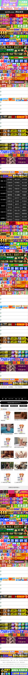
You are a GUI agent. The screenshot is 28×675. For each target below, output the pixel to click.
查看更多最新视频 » (14, 487)
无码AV (3, 205)
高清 (16, 399)
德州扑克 (24, 198)
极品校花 (9, 219)
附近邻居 (9, 192)
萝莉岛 (24, 207)
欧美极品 (17, 182)
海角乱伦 (17, 213)
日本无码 (24, 179)
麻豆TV (17, 204)
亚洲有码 (9, 182)
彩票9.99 (9, 201)
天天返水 (24, 201)
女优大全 (17, 207)
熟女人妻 (17, 210)
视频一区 (3, 181)
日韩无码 (24, 219)
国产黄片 (9, 210)
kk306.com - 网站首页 (14, 12)
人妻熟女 (9, 188)
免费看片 (3, 218)
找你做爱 (24, 192)
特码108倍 (14, 405)
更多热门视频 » (23, 409)
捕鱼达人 (9, 198)
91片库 (10, 207)
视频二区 (3, 187)
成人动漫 (24, 182)
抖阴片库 (3, 212)
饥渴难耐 (17, 192)
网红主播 (17, 179)
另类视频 (24, 188)
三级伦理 (9, 185)
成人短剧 (24, 216)
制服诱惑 (24, 213)
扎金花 (17, 201)
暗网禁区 (9, 213)
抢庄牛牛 (17, 198)
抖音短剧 (9, 204)
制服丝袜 (17, 188)
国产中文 (9, 216)
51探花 (24, 204)
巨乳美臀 (24, 185)
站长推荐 (3, 193)
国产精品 (9, 179)
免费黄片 (24, 210)
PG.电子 (23, 405)
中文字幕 (17, 185)
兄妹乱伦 (17, 216)
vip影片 (4, 405)
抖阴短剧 (17, 219)
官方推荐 (3, 199)
